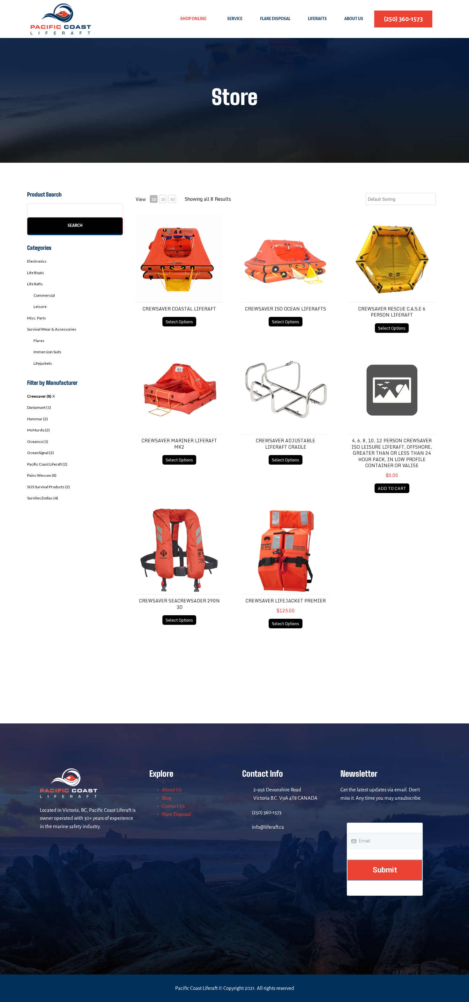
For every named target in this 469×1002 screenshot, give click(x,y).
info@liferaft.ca (268, 827)
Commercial (44, 295)
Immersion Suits (48, 351)
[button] (194, 19)
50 (172, 199)
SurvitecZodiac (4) (42, 498)
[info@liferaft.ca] (245, 827)
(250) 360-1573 (266, 812)
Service (234, 19)
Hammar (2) (37, 418)
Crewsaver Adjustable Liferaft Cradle (285, 444)
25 (163, 199)
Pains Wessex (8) (41, 475)
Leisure (40, 306)
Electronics (37, 261)
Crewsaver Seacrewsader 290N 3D (179, 604)
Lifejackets (43, 363)
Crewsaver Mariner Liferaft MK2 (179, 444)
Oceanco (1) (37, 441)
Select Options (179, 321)
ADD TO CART (392, 488)
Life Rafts (35, 283)
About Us (353, 19)
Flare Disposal (275, 19)
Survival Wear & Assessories (51, 329)
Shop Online (193, 19)
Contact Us (173, 806)
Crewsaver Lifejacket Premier (286, 600)
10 (154, 199)
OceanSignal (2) (40, 452)
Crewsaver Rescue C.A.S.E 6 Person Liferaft (392, 312)
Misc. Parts (36, 318)
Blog (166, 798)
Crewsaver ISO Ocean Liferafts (285, 308)
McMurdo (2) (38, 430)
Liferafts (317, 19)
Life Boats (35, 272)
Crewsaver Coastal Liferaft (179, 308)
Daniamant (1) (39, 407)
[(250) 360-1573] (245, 812)
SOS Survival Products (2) (48, 486)
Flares (39, 340)
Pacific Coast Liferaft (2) (47, 464)
